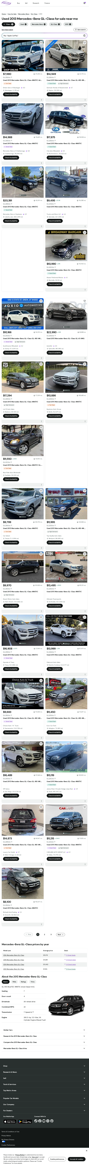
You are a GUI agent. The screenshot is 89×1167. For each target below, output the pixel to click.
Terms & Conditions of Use (10, 1132)
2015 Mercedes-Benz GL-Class (13, 960)
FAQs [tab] (14, 982)
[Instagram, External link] (47, 1120)
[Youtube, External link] (43, 1120)
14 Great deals (71, 960)
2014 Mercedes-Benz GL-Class (13, 964)
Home (4, 14)
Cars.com (35, 1157)
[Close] (86, 1150)
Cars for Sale (12, 14)
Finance (47, 3)
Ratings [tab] (23, 982)
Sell (26, 3)
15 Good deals (71, 969)
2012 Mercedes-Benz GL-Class (13, 969)
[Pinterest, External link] (51, 1120)
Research (36, 3)
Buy (18, 3)
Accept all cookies (76, 1159)
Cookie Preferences (8, 1145)
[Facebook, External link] (39, 1120)
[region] (44, 1157)
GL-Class (34, 14)
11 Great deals (70, 955)
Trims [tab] (33, 982)
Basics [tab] (5, 982)
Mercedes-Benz (23, 14)
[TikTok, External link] (35, 1120)
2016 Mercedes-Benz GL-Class (13, 955)
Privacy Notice (6, 1136)
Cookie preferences (57, 1159)
